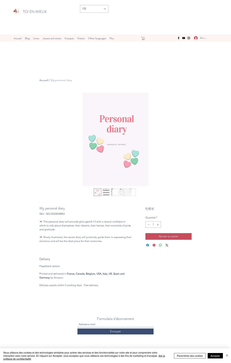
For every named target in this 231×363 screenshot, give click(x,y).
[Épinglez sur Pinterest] (154, 245)
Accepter (215, 355)
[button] (143, 38)
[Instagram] (188, 38)
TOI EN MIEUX (35, 11)
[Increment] (158, 224)
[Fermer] (227, 355)
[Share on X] (167, 245)
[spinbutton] (153, 224)
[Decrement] (148, 224)
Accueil (43, 80)
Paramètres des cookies (190, 355)
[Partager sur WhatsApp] (160, 245)
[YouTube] (183, 38)
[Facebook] (178, 38)
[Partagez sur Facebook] (148, 245)
